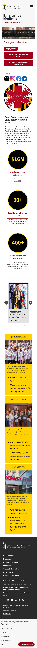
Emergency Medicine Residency (20, 445)
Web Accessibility (7, 628)
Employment (5, 641)
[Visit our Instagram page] (19, 600)
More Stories (28, 326)
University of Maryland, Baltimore (15, 581)
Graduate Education (11, 569)
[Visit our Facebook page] (4, 600)
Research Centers (10, 562)
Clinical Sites (23, 513)
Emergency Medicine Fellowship (20, 456)
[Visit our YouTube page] (12, 600)
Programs (7, 559)
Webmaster (5, 624)
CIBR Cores (8, 572)
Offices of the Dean (11, 575)
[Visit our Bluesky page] (23, 600)
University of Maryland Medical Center (17, 584)
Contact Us (7, 614)
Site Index (4, 632)
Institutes (7, 565)
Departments (8, 555)
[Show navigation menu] (31, 7)
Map (2, 645)
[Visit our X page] (8, 600)
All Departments (10, 22)
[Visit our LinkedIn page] (16, 600)
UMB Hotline (5, 636)
